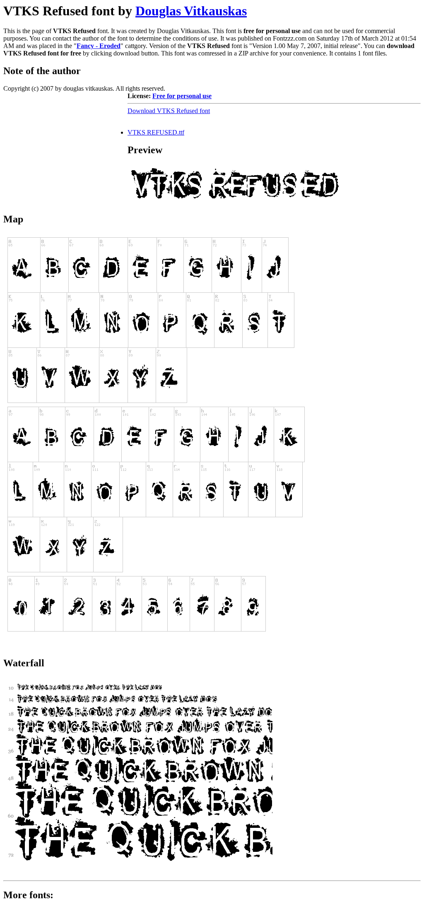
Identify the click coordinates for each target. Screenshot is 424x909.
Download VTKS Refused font (169, 110)
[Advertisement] (65, 144)
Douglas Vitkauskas (191, 10)
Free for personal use (182, 95)
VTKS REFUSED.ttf (156, 132)
